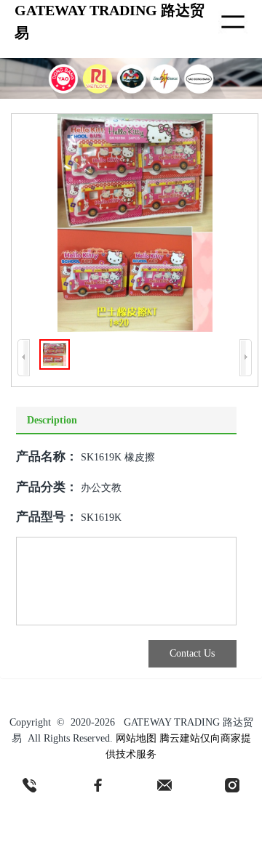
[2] (97, 785)
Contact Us (192, 653)
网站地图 (136, 738)
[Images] (135, 223)
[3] (164, 785)
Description (52, 420)
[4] (232, 785)
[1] (29, 785)
